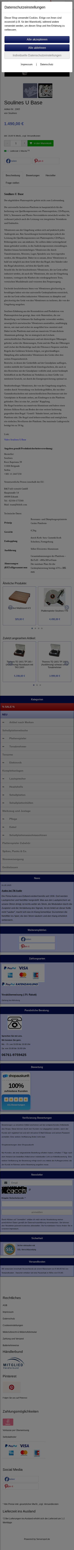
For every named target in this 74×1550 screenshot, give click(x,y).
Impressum (27, 64)
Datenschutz (46, 64)
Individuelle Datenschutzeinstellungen (37, 55)
